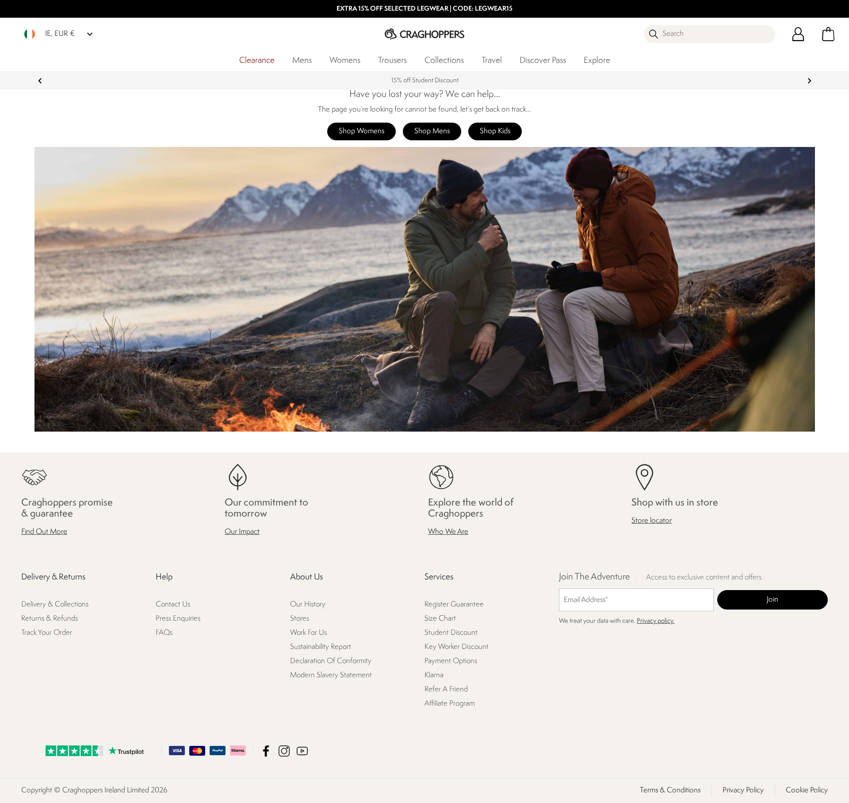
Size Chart (440, 619)
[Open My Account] (798, 34)
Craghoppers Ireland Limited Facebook (266, 751)
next (809, 80)
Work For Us (308, 633)
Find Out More (44, 532)
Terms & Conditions (670, 790)
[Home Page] (424, 34)
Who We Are (448, 532)
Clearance (257, 60)
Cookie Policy (807, 790)
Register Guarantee (454, 605)
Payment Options (450, 661)
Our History (307, 605)
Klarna (434, 675)
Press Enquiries (178, 619)
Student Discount (451, 633)
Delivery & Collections (54, 605)
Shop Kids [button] (495, 131)
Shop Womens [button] (361, 131)
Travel (492, 60)
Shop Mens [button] (432, 131)
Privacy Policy (743, 790)
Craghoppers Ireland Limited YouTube (302, 751)
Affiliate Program (449, 704)
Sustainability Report (320, 647)
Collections (444, 60)
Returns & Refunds (49, 619)
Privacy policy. (655, 621)
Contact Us (173, 605)
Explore (597, 60)
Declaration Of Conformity (330, 661)
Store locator (651, 521)
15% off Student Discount (424, 80)
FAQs (164, 633)
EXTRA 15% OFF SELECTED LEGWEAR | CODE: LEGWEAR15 (424, 9)
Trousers (392, 60)
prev (40, 80)
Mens (302, 60)
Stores (299, 619)
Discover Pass (543, 60)
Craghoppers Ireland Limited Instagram (284, 751)
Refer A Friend (446, 690)
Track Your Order (46, 633)
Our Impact (242, 532)
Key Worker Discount (456, 647)
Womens (344, 60)
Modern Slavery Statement (331, 675)
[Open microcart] (828, 34)
